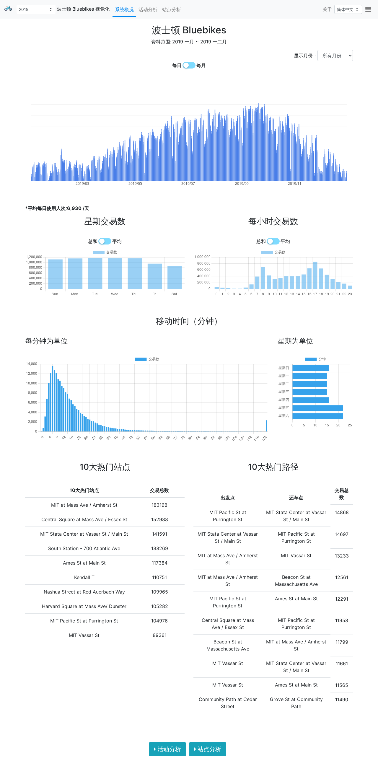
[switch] (189, 65)
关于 (327, 9)
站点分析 (171, 9)
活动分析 (148, 9)
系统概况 (124, 9)
